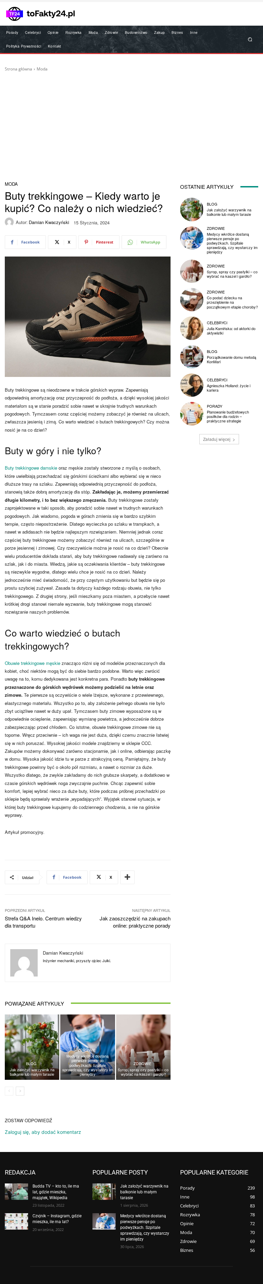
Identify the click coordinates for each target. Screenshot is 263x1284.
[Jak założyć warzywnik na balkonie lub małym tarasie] (32, 1047)
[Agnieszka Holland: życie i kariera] (191, 385)
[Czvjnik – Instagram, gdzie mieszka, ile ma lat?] (16, 1221)
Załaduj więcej (216, 439)
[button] (250, 39)
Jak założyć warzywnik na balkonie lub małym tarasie (32, 1072)
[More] (127, 877)
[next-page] (20, 1091)
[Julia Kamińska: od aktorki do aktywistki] (191, 328)
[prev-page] (9, 1091)
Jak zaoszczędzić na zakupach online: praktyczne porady (135, 922)
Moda (42, 69)
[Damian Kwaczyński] (10, 222)
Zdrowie (87, 1050)
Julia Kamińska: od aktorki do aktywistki (231, 331)
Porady (214, 406)
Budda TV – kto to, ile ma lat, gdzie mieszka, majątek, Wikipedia (56, 1192)
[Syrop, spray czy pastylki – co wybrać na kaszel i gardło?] (143, 1047)
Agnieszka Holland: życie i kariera (228, 388)
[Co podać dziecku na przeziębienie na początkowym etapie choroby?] (191, 299)
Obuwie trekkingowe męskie (32, 663)
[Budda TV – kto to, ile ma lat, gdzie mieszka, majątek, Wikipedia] (16, 1191)
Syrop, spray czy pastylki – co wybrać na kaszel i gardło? (143, 1072)
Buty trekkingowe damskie (31, 467)
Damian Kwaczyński (49, 222)
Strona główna (18, 69)
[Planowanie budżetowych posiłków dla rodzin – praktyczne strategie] (191, 413)
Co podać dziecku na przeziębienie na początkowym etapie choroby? (232, 302)
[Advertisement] (131, 123)
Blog (31, 1063)
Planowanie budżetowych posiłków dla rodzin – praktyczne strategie (228, 416)
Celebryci (217, 323)
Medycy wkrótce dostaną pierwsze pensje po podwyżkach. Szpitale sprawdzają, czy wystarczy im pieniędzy (87, 1065)
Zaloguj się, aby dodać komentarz (43, 1132)
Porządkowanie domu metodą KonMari (231, 359)
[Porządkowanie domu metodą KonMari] (191, 356)
